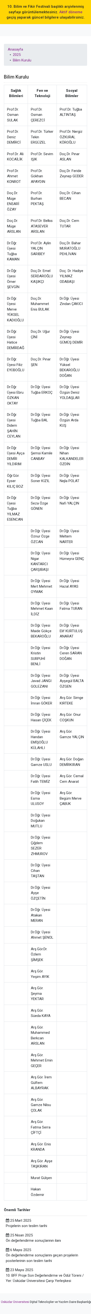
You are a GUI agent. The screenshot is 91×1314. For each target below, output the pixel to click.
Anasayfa (15, 49)
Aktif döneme (71, 12)
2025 (17, 55)
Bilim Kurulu (22, 60)
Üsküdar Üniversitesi (15, 1302)
